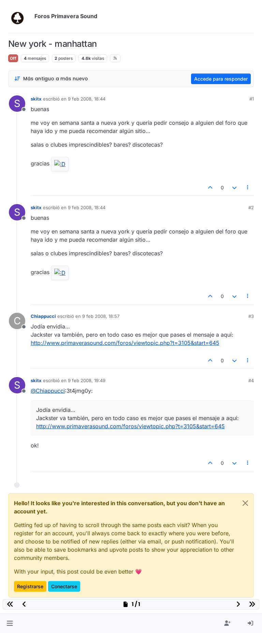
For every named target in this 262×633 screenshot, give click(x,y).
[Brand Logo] (20, 16)
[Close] (245, 503)
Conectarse (64, 586)
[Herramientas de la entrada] (248, 187)
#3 (251, 316)
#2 (251, 207)
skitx (36, 99)
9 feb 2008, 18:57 (100, 316)
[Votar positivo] (210, 187)
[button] (10, 623)
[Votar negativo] (234, 187)
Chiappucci (43, 316)
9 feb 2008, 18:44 (86, 99)
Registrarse (30, 586)
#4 (251, 380)
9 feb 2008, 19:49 (86, 380)
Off (13, 58)
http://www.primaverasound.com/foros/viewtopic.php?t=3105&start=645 (125, 342)
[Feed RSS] (115, 58)
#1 (251, 99)
